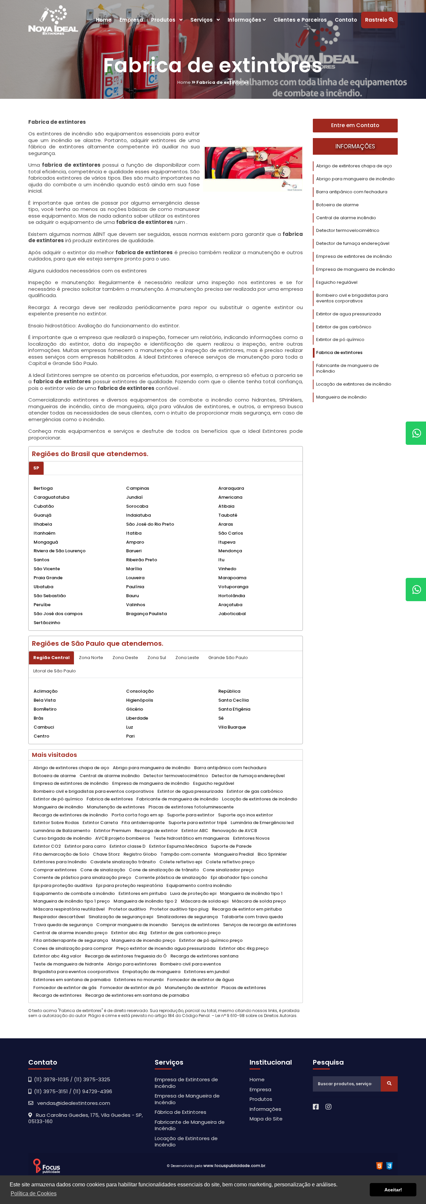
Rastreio (377, 19)
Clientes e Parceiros (300, 19)
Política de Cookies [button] (34, 1193)
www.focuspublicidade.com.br (234, 1165)
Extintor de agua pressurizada (348, 314)
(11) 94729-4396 (92, 1091)
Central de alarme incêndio (346, 218)
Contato (346, 19)
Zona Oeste (125, 657)
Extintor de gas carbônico (343, 327)
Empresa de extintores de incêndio (354, 256)
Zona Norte (91, 657)
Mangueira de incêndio (341, 397)
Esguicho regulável (336, 282)
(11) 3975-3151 (51, 1091)
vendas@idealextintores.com (71, 1103)
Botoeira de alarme (337, 205)
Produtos (165, 19)
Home (103, 19)
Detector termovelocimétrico (347, 230)
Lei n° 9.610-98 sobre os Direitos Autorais (256, 1015)
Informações (245, 19)
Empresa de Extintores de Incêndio (186, 1083)
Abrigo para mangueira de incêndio (355, 179)
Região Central (51, 657)
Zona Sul (156, 657)
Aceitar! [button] (393, 1189)
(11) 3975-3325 (92, 1079)
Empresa (131, 19)
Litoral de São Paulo (54, 671)
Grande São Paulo (228, 657)
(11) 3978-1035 (51, 1079)
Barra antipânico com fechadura (351, 192)
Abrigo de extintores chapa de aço (354, 166)
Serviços (203, 19)
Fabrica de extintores (339, 352)
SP (36, 468)
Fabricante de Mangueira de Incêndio (190, 1125)
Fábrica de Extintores (180, 1112)
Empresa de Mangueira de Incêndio (187, 1099)
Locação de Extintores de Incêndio (186, 1141)
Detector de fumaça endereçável (352, 243)
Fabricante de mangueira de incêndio (347, 368)
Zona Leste (187, 657)
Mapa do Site (266, 1118)
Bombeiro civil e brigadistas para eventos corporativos (352, 298)
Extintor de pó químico (340, 339)
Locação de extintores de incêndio (353, 384)
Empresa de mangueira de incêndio (355, 269)
